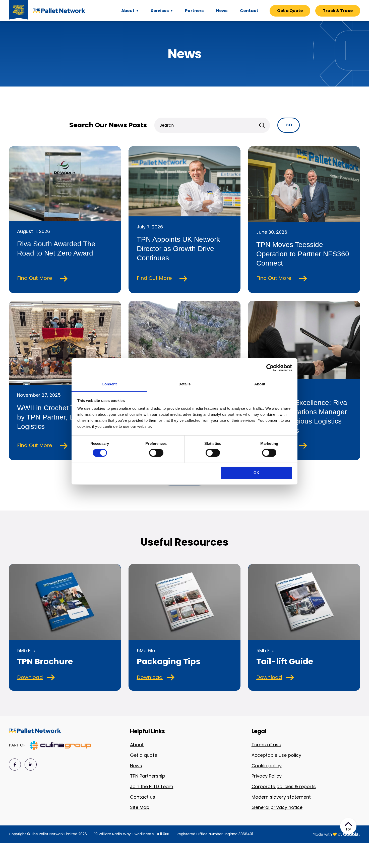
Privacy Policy (267, 776)
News (136, 766)
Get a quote (143, 755)
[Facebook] (15, 764)
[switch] (156, 453)
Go (288, 125)
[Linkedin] (31, 764)
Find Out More (35, 278)
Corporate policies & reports (284, 786)
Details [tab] (184, 384)
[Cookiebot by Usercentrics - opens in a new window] (270, 367)
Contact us (142, 797)
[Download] (51, 677)
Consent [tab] (109, 384)
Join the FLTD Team (151, 786)
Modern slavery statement (281, 797)
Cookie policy (267, 766)
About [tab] (259, 384)
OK (256, 473)
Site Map (139, 807)
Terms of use (266, 744)
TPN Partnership (147, 776)
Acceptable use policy (276, 755)
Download (30, 677)
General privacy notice (277, 807)
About (137, 744)
